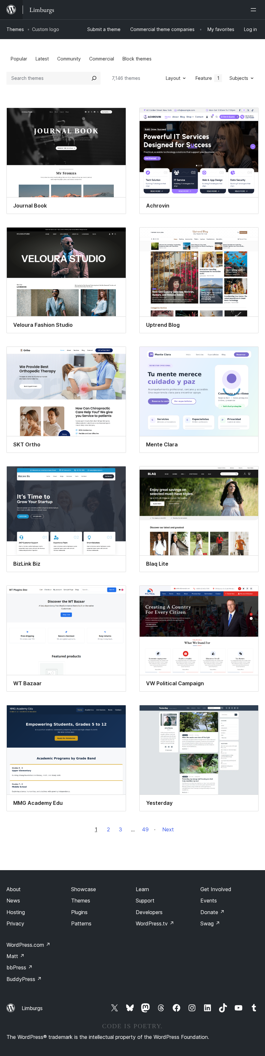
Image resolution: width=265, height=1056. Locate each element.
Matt (15, 956)
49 (145, 829)
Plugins (79, 912)
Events (208, 900)
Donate (212, 912)
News (13, 900)
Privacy (15, 923)
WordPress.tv (155, 923)
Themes (15, 29)
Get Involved (215, 889)
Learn (142, 889)
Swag (210, 923)
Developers (149, 912)
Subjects (238, 78)
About (13, 889)
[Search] (94, 78)
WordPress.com (28, 945)
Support (145, 900)
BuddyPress (24, 979)
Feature (207, 78)
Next (168, 829)
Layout (173, 78)
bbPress (19, 967)
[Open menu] (254, 9)
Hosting (15, 912)
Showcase (83, 889)
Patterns (81, 923)
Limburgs (32, 1008)
